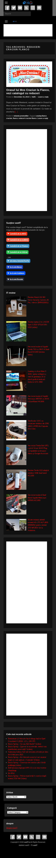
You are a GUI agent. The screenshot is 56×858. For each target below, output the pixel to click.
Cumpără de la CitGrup (18, 252)
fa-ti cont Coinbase (17, 273)
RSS (26, 7)
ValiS (34, 97)
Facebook (7, 7)
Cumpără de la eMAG (18, 234)
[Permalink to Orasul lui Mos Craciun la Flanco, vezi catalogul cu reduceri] (29, 74)
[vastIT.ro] (27, 2)
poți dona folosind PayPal (19, 261)
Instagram (32, 7)
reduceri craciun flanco (27, 118)
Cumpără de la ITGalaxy (19, 246)
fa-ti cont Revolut (16, 279)
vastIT (35, 845)
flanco (15, 118)
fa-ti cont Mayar (16, 267)
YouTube (20, 7)
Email (39, 7)
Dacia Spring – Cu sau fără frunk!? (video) (24, 744)
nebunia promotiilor (21, 116)
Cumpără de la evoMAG (19, 240)
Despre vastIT (11, 828)
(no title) (11, 773)
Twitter (13, 7)
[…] (16, 112)
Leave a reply (43, 97)
